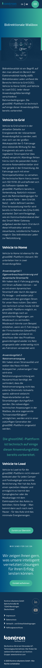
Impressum (10, 616)
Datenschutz (11, 620)
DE (27, 4)
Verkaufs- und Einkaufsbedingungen (20, 624)
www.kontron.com (18, 654)
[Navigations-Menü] (35, 4)
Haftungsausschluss (14, 627)
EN (22, 4)
